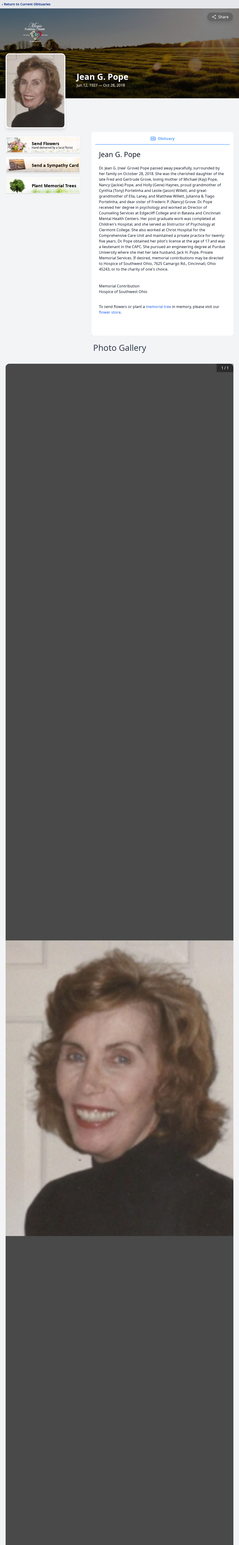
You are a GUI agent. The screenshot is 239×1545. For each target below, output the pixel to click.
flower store (110, 312)
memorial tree (158, 306)
